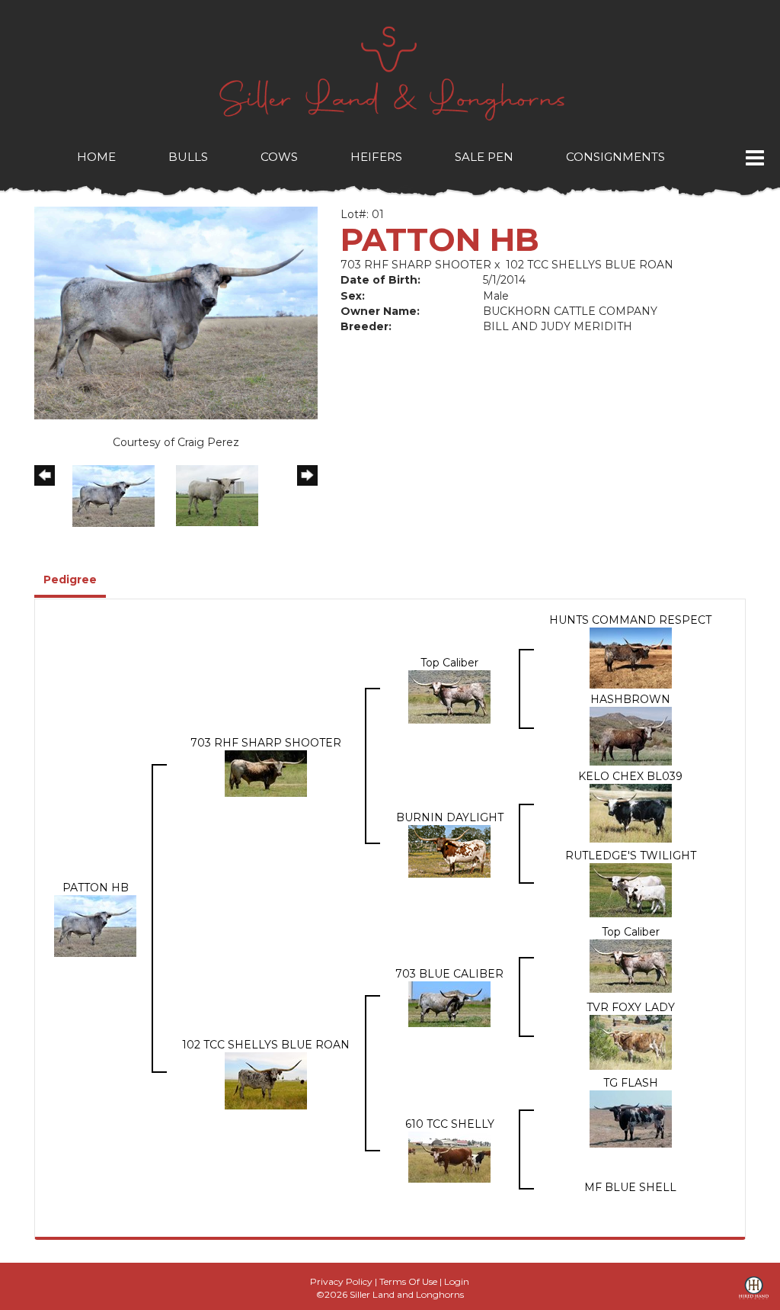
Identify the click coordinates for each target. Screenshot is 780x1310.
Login (456, 1281)
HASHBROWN (630, 699)
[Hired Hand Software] (754, 1293)
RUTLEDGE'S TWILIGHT (630, 855)
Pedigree (70, 579)
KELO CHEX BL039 (630, 776)
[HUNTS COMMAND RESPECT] (631, 657)
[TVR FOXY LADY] (631, 1041)
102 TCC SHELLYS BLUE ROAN (589, 264)
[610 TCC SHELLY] (449, 1156)
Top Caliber (449, 662)
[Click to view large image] (176, 312)
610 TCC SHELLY (449, 1124)
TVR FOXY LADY (631, 1007)
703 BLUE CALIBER (449, 974)
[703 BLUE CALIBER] (449, 1003)
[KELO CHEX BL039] (631, 812)
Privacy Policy (341, 1281)
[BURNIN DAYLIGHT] (449, 850)
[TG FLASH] (631, 1118)
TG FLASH (630, 1083)
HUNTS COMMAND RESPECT (630, 620)
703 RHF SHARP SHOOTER (415, 264)
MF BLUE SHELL (630, 1187)
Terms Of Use (408, 1281)
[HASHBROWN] (631, 735)
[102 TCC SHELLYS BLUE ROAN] (266, 1080)
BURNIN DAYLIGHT (449, 817)
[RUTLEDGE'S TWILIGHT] (631, 889)
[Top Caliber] (449, 695)
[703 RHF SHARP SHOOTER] (266, 772)
